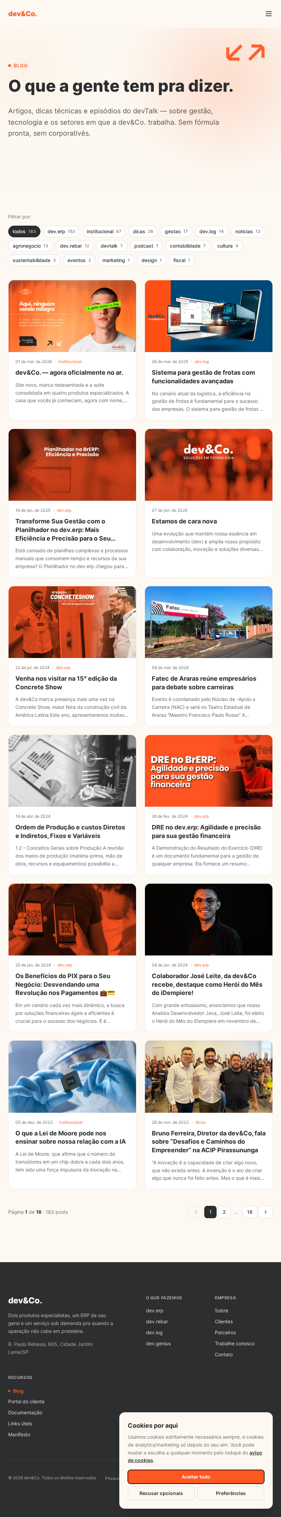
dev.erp (61, 231)
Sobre (221, 1310)
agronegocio (30, 246)
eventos (79, 260)
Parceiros (225, 1332)
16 (250, 1212)
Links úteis (20, 1423)
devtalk (112, 246)
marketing (116, 260)
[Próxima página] (265, 1212)
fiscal (181, 260)
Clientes (224, 1321)
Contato (224, 1354)
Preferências (231, 1493)
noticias (247, 231)
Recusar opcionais (161, 1493)
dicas (143, 231)
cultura (227, 246)
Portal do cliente (26, 1401)
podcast (146, 246)
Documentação (25, 1412)
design (152, 260)
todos (24, 231)
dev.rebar (74, 246)
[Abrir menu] (269, 14)
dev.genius (158, 1343)
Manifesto (19, 1434)
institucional (104, 231)
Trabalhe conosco (235, 1343)
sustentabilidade (34, 260)
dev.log (211, 231)
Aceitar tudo (196, 1477)
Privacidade (116, 1478)
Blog (18, 1391)
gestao (176, 231)
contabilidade (188, 246)
